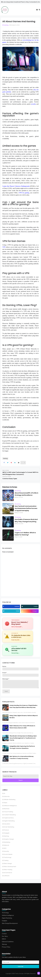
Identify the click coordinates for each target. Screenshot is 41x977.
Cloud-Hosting (8, 812)
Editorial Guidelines (8, 941)
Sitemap (4, 944)
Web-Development (10, 866)
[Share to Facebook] (4, 462)
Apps (5, 802)
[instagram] (22, 611)
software (6, 876)
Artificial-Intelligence (10, 806)
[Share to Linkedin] (15, 462)
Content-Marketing (10, 815)
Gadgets (6, 833)
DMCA (4, 939)
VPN (4, 247)
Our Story (5, 936)
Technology (7, 857)
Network (6, 845)
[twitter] (4, 611)
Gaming (6, 836)
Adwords (7, 796)
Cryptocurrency (9, 818)
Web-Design (8, 863)
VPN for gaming (24, 193)
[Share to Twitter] (7, 462)
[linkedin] (22, 606)
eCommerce (8, 873)
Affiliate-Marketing (9, 799)
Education (7, 824)
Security (6, 851)
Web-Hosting (8, 869)
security (33, 104)
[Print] (18, 462)
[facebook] (3, 606)
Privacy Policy (6, 947)
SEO (5, 848)
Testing (6, 860)
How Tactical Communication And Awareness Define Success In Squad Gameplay (26, 508)
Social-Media (8, 854)
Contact (4, 933)
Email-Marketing (9, 827)
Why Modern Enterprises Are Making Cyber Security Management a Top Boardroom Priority (23, 738)
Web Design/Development (10, 923)
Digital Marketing (7, 918)
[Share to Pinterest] (11, 462)
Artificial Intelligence (8, 915)
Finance (6, 830)
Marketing (7, 842)
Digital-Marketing (9, 821)
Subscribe (20, 966)
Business (6, 809)
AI (4, 793)
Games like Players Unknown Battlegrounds (16, 186)
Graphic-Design (9, 839)
